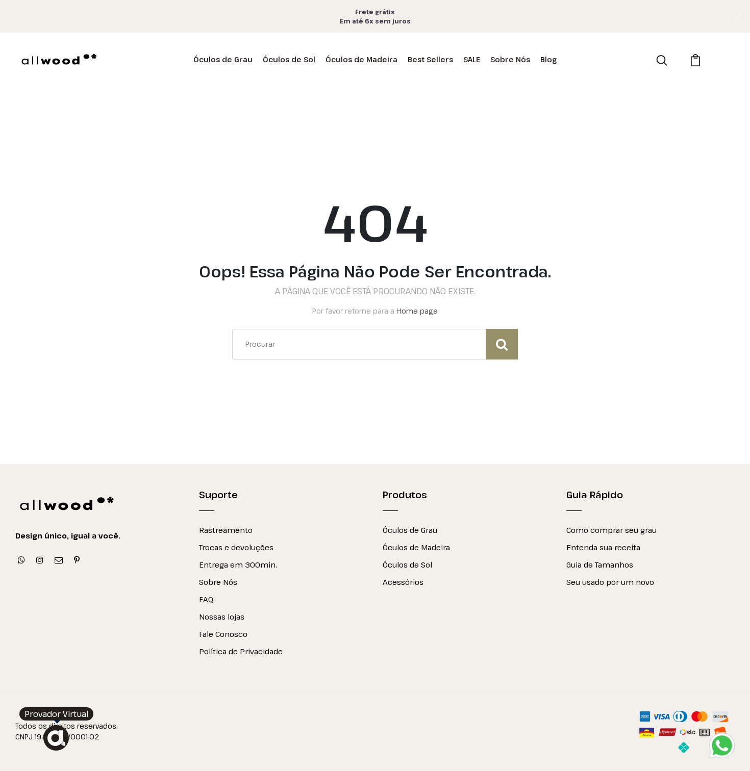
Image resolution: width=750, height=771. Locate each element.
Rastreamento (226, 530)
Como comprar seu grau (611, 530)
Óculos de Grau (223, 59)
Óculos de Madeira (361, 59)
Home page (417, 311)
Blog (548, 59)
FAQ (206, 599)
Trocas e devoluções (236, 547)
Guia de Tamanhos (599, 564)
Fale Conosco (223, 634)
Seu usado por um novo (610, 582)
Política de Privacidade (241, 651)
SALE (471, 59)
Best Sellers (430, 59)
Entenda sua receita (603, 547)
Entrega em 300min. (238, 564)
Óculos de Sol (289, 59)
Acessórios (403, 582)
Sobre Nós (510, 59)
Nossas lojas (221, 616)
